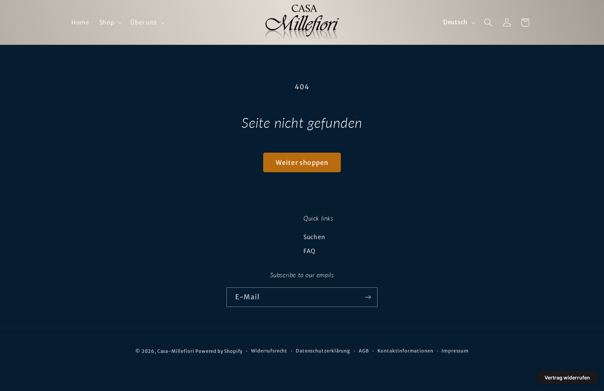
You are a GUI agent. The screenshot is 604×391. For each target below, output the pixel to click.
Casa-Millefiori (175, 351)
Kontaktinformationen (405, 351)
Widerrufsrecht (269, 351)
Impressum (455, 351)
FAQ (309, 251)
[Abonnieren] (368, 297)
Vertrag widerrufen (567, 377)
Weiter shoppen (302, 163)
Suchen (314, 237)
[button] (109, 22)
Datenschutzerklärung (323, 351)
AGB (364, 351)
